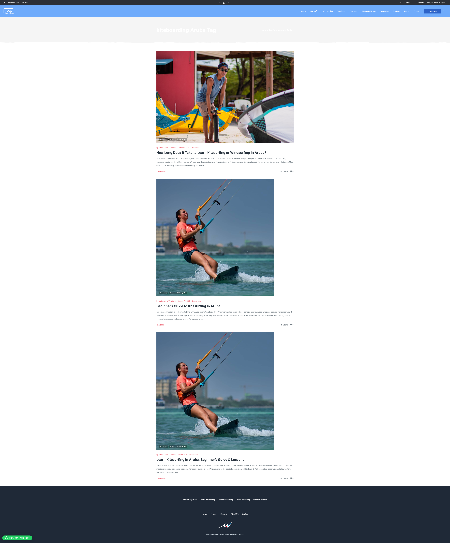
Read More (160, 171)
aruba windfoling (226, 500)
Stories (172, 139)
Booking (223, 514)
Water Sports (181, 139)
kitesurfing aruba (190, 500)
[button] (17, 537)
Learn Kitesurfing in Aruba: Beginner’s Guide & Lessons (200, 460)
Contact (245, 514)
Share (285, 171)
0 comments (195, 148)
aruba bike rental (260, 500)
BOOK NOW (432, 11)
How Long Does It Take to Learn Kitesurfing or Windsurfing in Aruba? (211, 153)
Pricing (213, 514)
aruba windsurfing (208, 500)
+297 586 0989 (404, 3)
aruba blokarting (243, 500)
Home (263, 30)
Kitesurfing (163, 139)
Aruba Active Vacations (167, 148)
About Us (235, 514)
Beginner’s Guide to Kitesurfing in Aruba (188, 306)
